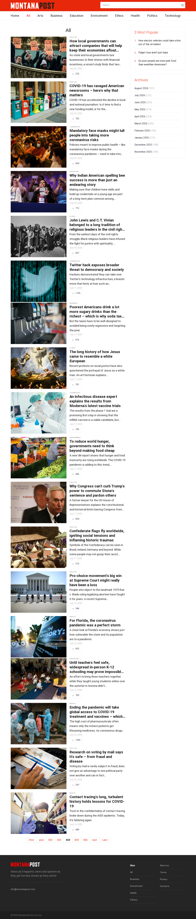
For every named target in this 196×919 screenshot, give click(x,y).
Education (76, 15)
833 (59, 839)
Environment (99, 15)
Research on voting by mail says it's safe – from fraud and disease (96, 756)
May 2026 (142, 109)
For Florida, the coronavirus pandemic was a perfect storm (95, 622)
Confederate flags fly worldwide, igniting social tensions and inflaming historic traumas (97, 535)
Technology (173, 15)
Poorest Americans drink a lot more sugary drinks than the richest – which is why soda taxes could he (98, 312)
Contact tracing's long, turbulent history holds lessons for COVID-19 (97, 801)
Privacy (163, 879)
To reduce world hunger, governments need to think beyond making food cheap (92, 446)
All (28, 15)
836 (85, 839)
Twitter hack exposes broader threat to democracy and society (97, 267)
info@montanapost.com (23, 889)
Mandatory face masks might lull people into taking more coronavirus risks (97, 135)
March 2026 (144, 123)
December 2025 (146, 144)
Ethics (119, 15)
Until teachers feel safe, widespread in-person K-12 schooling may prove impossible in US (96, 667)
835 (77, 839)
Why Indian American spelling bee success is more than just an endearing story (97, 180)
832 (51, 839)
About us (164, 865)
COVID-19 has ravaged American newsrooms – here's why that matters (97, 90)
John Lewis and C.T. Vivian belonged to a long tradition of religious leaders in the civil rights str (98, 225)
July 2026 (142, 95)
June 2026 (143, 102)
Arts (40, 15)
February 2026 (145, 130)
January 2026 (144, 137)
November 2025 (146, 151)
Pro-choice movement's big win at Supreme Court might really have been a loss (96, 580)
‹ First (31, 839)
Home (15, 15)
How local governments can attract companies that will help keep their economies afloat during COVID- (96, 46)
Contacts (164, 886)
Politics (152, 15)
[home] (33, 5)
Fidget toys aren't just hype (153, 52)
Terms (163, 872)
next (94, 839)
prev (41, 839)
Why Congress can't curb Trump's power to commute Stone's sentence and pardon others (97, 491)
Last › (105, 839)
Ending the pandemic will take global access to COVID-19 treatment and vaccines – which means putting (96, 712)
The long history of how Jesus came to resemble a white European (95, 356)
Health (135, 15)
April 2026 (143, 116)
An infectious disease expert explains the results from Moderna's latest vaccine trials (95, 401)
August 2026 (144, 88)
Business (56, 15)
